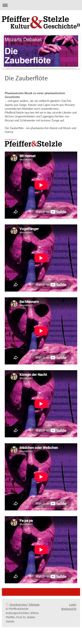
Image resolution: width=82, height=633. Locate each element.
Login (72, 604)
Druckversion (18, 604)
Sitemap (34, 604)
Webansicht (68, 609)
